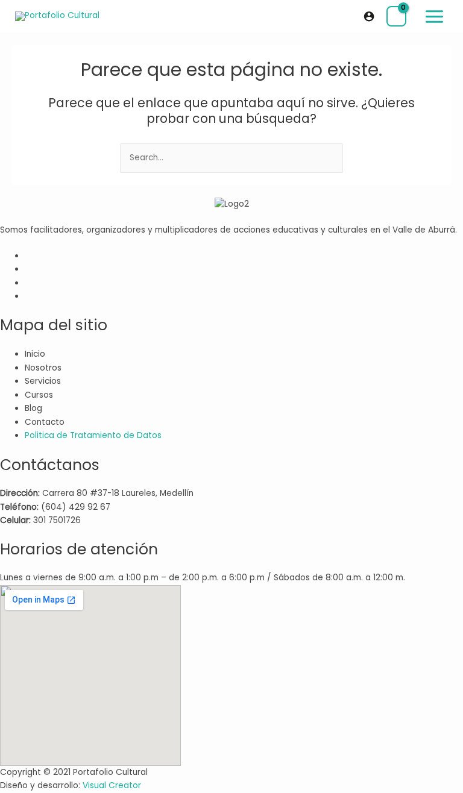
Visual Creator (112, 785)
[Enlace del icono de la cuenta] (369, 16)
